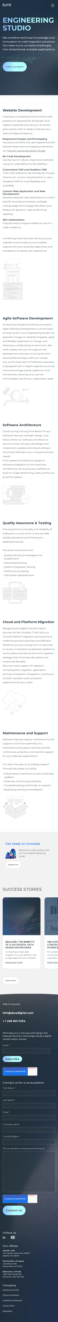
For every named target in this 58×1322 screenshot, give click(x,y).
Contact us (13, 865)
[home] (7, 5)
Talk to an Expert (14, 67)
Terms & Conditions (11, 1295)
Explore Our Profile (11, 1290)
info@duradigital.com (18, 1013)
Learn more (10, 980)
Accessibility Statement (12, 1300)
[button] (53, 5)
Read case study (13, 962)
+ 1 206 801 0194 (14, 1021)
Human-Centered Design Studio (26, 150)
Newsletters (7, 1311)
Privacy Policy (9, 1305)
